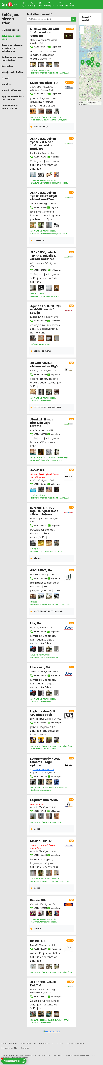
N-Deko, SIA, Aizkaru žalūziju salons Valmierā (44, 32)
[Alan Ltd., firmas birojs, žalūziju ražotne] (33, 452)
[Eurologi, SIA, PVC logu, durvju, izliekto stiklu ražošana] (33, 543)
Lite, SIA (35, 623)
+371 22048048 (39, 94)
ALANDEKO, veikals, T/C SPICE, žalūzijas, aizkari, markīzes (44, 196)
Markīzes (6, 84)
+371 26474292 (39, 525)
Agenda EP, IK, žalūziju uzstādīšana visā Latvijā (45, 309)
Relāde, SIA (38, 900)
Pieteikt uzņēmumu (75, 1043)
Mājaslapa (55, 47)
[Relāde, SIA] (33, 913)
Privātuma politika (9, 1048)
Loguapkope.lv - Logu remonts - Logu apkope (45, 762)
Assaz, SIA (37, 470)
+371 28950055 (39, 776)
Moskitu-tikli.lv (41, 841)
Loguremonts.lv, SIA (44, 800)
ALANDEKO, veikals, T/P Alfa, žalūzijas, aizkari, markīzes (43, 256)
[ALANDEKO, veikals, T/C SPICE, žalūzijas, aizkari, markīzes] (33, 225)
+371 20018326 (39, 855)
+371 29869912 (39, 320)
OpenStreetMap (91, 102)
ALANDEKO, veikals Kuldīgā (43, 983)
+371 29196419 (39, 484)
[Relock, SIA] (33, 966)
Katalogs (32, 5)
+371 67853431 (39, 157)
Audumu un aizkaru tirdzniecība (12, 59)
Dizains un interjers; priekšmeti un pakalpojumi (12, 48)
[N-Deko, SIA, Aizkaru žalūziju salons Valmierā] (33, 64)
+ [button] (82, 28)
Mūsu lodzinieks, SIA (44, 83)
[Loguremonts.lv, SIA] (33, 816)
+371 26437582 (39, 270)
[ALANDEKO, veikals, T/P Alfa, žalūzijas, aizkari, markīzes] (33, 288)
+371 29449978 (39, 47)
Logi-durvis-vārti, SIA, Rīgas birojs (43, 713)
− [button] (82, 31)
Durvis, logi (7, 66)
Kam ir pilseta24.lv (10, 1043)
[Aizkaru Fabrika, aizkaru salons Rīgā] (33, 392)
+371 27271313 (39, 811)
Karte (40, 5)
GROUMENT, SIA (41, 570)
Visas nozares (11, 29)
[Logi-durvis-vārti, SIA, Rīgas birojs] (33, 740)
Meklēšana (69, 5)
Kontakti (60, 1043)
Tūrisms (59, 5)
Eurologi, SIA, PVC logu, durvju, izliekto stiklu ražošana (44, 511)
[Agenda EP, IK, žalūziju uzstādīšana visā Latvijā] (33, 338)
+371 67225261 (39, 908)
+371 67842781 (39, 675)
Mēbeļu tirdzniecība (12, 72)
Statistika (25, 1048)
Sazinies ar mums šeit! (43, 769)
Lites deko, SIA (40, 667)
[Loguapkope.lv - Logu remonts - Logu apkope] (33, 782)
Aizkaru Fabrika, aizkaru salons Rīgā (44, 364)
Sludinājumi (49, 5)
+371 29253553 (39, 722)
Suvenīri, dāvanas (11, 90)
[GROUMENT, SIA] (33, 596)
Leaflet (81, 102)
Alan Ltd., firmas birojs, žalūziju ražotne (41, 423)
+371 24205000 (39, 949)
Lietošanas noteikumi (43, 1043)
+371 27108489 (39, 578)
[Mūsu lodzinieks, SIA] (33, 111)
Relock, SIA (37, 941)
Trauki (5, 78)
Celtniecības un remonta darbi (10, 107)
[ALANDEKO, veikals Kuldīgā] (33, 1014)
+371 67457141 (39, 207)
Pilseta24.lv (26, 1043)
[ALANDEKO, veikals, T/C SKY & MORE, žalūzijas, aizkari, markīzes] (33, 174)
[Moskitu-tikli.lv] (33, 873)
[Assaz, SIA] (33, 489)
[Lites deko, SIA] (33, 693)
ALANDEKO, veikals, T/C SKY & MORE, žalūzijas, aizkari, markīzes (43, 144)
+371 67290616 (39, 374)
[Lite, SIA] (33, 649)
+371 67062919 (39, 434)
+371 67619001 (39, 631)
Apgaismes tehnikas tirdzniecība (13, 98)
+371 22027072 (39, 996)
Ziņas (23, 5)
